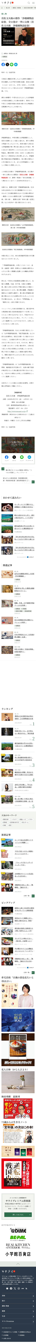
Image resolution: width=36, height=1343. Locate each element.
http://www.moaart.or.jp (17, 411)
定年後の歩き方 (14, 822)
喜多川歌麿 (19, 611)
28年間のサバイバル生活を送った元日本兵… (24, 875)
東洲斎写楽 (28, 611)
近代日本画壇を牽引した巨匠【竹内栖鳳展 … (24, 575)
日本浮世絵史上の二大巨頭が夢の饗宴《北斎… (24, 635)
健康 (3, 1311)
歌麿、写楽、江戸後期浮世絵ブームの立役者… (24, 604)
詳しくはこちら (18, 1215)
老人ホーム (25, 822)
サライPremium (8, 1321)
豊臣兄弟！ (6, 819)
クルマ (15, 819)
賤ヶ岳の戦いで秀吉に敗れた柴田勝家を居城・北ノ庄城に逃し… (24, 800)
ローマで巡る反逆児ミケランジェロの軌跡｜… (24, 841)
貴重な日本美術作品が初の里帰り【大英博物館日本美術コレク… (24, 717)
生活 (3, 1316)
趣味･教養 (17, 647)
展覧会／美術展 (17, 8)
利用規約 (21, 1335)
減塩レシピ (23, 819)
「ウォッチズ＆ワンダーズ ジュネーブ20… (24, 863)
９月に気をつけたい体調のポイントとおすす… (24, 852)
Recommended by (22, 557)
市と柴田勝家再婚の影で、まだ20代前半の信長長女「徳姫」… (24, 758)
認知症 (5, 822)
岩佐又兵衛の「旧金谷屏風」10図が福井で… (24, 650)
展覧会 (5, 56)
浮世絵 (24, 609)
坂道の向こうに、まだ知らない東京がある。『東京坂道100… (24, 732)
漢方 (10, 825)
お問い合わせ (7, 1338)
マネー (31, 819)
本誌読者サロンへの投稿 (10, 1332)
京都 (4, 825)
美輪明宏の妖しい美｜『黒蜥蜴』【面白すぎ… (24, 886)
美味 (3, 1296)
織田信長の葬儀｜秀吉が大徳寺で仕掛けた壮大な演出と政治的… (24, 773)
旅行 (3, 1301)
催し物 (8, 8)
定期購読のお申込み (25, 1332)
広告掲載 (5, 1335)
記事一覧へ (27, 896)
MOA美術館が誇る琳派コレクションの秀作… (24, 621)
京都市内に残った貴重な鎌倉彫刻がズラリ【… (24, 589)
